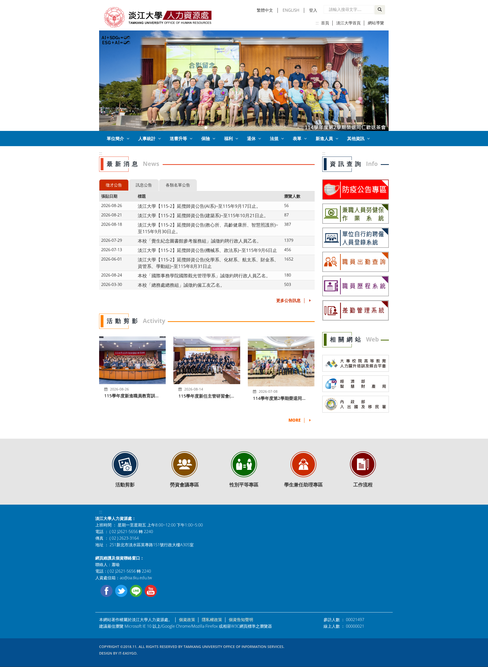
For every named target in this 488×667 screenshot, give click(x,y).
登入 (313, 10)
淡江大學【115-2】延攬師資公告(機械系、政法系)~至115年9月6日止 (207, 250)
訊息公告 (144, 185)
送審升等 (178, 138)
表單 (297, 138)
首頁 (325, 23)
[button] (102, 80)
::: (317, 23)
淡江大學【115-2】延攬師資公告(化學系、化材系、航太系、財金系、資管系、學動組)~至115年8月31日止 (208, 262)
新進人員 (324, 138)
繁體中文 (265, 10)
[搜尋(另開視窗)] (379, 9)
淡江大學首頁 (348, 23)
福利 (228, 138)
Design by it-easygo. (118, 653)
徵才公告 (114, 185)
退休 (251, 138)
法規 (274, 138)
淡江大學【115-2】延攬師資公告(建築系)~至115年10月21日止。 (203, 215)
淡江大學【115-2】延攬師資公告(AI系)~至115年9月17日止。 (199, 206)
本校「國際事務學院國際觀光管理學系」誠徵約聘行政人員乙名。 (204, 275)
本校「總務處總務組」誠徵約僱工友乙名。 (181, 285)
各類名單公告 (178, 185)
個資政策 (187, 619)
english (291, 10)
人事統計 (147, 138)
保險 (205, 138)
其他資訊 (355, 138)
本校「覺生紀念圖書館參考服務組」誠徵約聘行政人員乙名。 (199, 240)
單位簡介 (115, 138)
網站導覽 (376, 23)
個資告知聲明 (241, 619)
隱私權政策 (212, 619)
